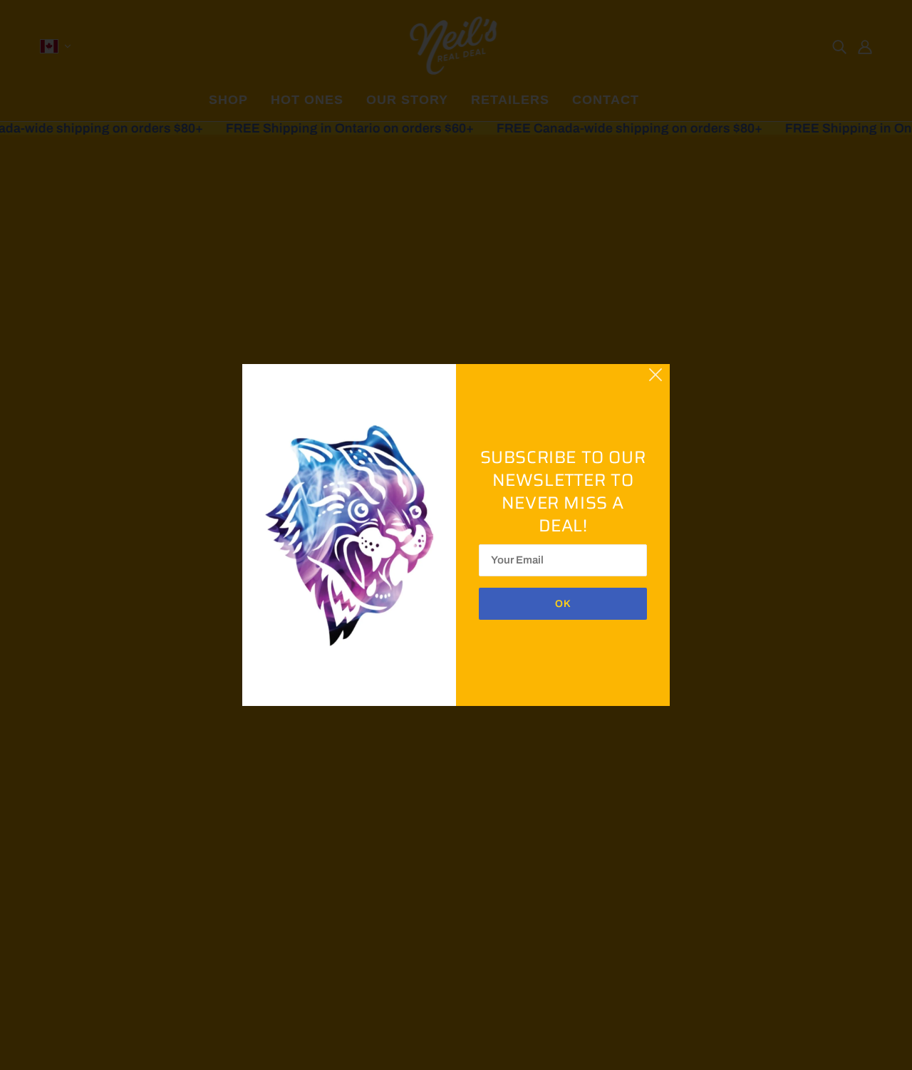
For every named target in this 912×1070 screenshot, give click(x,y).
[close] (655, 373)
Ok (563, 603)
